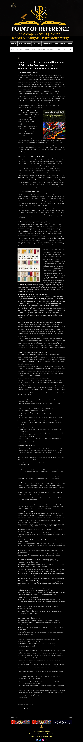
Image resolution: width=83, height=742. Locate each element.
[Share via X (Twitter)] (21, 708)
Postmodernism (41, 49)
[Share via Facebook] (18, 708)
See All (70, 717)
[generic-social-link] (46, 740)
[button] (70, 49)
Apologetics (27, 49)
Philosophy (34, 49)
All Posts (12, 49)
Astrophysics (19, 49)
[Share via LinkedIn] (24, 708)
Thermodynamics (50, 49)
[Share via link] (27, 708)
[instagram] (43, 740)
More (64, 49)
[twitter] (40, 740)
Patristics (58, 49)
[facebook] (37, 740)
